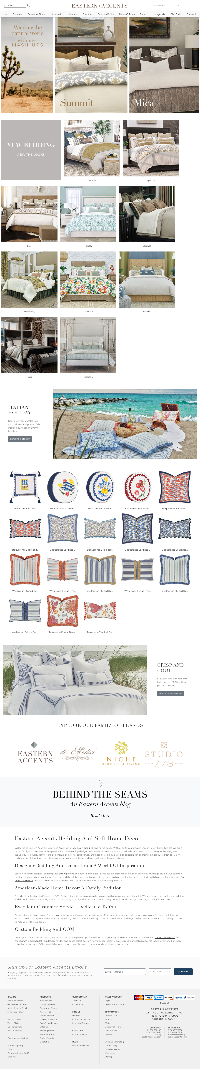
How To (108, 1019)
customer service (64, 915)
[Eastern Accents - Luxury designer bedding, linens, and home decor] (100, 5)
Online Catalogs (79, 1034)
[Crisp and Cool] (75, 714)
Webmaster (110, 1053)
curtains (19, 858)
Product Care (111, 1015)
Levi (29, 245)
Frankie (147, 311)
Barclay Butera (14, 1019)
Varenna (88, 311)
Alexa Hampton (15, 1030)
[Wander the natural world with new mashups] (100, 112)
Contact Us (77, 1004)
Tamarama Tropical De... (100, 632)
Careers (108, 1034)
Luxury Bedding (47, 1004)
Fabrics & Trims (127, 14)
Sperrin (151, 180)
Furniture (87, 14)
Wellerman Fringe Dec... (62, 591)
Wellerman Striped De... (25, 591)
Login (107, 1000)
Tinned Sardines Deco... (25, 508)
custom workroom (165, 937)
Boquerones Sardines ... (175, 508)
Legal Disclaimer (112, 1049)
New (5, 14)
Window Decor (47, 1015)
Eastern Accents (15, 1000)
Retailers (76, 1015)
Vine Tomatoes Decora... (137, 508)
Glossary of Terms (113, 1027)
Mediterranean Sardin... (62, 508)
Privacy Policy (64, 975)
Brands (143, 14)
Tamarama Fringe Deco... (62, 632)
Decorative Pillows (37, 14)
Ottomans (45, 1027)
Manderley (29, 311)
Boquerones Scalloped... (25, 549)
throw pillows (66, 873)
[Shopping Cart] (195, 5)
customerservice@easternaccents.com (177, 1035)
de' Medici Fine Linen (17, 1004)
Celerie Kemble (15, 1027)
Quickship (192, 14)
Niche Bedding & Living (18, 1008)
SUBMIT (183, 971)
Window (73, 14)
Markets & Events (80, 1023)
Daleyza (92, 180)
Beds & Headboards (49, 1023)
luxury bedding (85, 848)
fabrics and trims (24, 880)
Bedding (17, 14)
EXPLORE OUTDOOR (20, 439)
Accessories (57, 14)
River (29, 377)
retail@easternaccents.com (151, 1035)
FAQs (107, 1023)
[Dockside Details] (125, 457)
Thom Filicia (13, 1023)
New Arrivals (46, 1000)
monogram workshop (27, 941)
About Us (76, 1000)
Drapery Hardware (48, 1019)
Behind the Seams (80, 1045)
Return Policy (111, 1045)
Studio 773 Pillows (16, 1012)
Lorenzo (146, 245)
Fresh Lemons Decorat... (100, 508)
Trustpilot (164, 1003)
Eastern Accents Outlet (18, 1038)
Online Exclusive (47, 1038)
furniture (43, 858)
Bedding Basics (106, 14)
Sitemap (108, 1057)
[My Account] (193, 5)
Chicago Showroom (81, 1019)
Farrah (88, 245)
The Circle (176, 14)
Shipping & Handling (114, 1042)
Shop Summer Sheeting (170, 693)
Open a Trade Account (115, 1004)
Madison (88, 377)
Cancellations (111, 1030)
